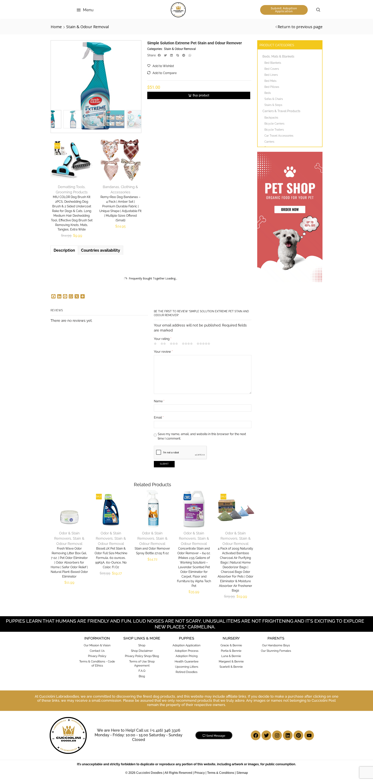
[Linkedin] (288, 735)
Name (159, 401)
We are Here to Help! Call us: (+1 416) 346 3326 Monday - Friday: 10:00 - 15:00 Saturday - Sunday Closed (138, 735)
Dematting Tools (71, 187)
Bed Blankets (272, 62)
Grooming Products (72, 192)
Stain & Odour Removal (87, 26)
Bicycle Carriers (274, 123)
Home (56, 26)
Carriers (269, 141)
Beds (267, 92)
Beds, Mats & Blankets (278, 56)
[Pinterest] (298, 735)
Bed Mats (270, 80)
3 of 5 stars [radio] (174, 344)
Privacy (199, 772)
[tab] (64, 250)
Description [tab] (64, 250)
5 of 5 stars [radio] (203, 344)
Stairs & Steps (273, 104)
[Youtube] (309, 735)
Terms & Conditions (220, 772)
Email (159, 417)
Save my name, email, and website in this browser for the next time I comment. (202, 436)
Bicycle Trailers (274, 129)
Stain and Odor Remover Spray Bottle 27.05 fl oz (152, 551)
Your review (163, 351)
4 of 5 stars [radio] (187, 344)
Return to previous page (300, 26)
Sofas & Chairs (273, 98)
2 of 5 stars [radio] (163, 344)
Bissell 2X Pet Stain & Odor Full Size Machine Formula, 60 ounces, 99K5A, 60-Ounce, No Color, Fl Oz (111, 558)
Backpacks (271, 117)
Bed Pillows (271, 86)
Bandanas (111, 187)
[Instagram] (277, 735)
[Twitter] (266, 735)
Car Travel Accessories (278, 135)
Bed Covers (271, 68)
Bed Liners (271, 74)
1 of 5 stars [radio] (155, 344)
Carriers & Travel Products (281, 111)
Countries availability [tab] (100, 250)
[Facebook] (256, 735)
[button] (85, 10)
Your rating (162, 339)
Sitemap (242, 772)
